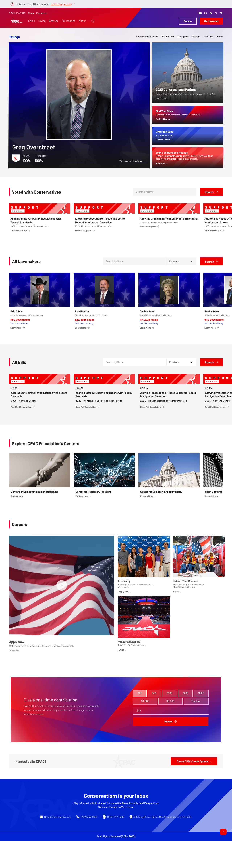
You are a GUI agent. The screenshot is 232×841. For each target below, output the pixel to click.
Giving (31, 13)
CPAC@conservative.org (184, 587)
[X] (216, 13)
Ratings (14, 37)
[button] (92, 21)
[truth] (221, 13)
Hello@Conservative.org (57, 816)
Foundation (42, 13)
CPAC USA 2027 (17, 13)
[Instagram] (205, 13)
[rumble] (210, 13)
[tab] (140, 693)
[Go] (223, 832)
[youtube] (200, 13)
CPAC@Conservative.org (135, 645)
